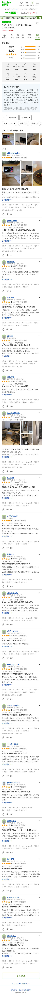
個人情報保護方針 (25, 990)
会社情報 (14, 990)
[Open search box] (4, 117)
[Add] (37, 23)
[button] (8, 139)
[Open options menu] (39, 153)
